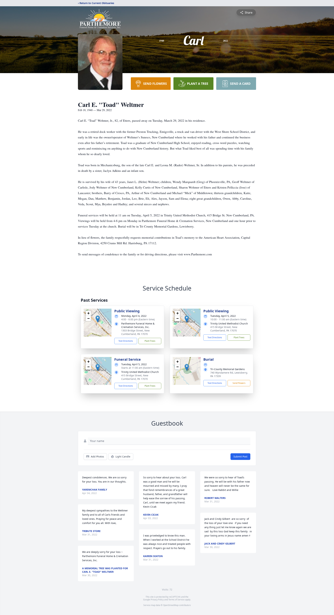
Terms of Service (176, 599)
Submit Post (240, 456)
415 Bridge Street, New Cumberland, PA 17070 (223, 328)
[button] (98, 319)
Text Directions (125, 340)
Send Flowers (239, 383)
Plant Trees (150, 340)
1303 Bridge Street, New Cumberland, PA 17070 (135, 332)
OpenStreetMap (170, 605)
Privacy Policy (157, 599)
